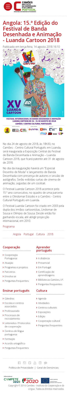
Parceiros (10, 271)
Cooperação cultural (49, 320)
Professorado (12, 311)
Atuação (9, 262)
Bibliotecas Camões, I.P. (51, 279)
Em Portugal (44, 267)
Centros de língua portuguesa (14, 332)
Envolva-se (10, 276)
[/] (25, 6)
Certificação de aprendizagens (46, 273)
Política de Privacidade (21, 367)
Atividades (43, 303)
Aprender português (44, 249)
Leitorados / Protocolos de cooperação (17, 325)
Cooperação (11, 247)
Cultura (40, 234)
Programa (9, 226)
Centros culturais (47, 307)
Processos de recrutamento (12, 317)
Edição (41, 316)
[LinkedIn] (41, 362)
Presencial (44, 262)
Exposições (44, 312)
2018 (50, 234)
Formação (10, 339)
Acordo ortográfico (15, 343)
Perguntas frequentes (17, 280)
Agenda (42, 298)
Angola (17, 234)
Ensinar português (16, 290)
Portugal (29, 234)
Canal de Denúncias (47, 367)
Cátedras (9, 298)
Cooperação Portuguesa (11, 256)
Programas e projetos (16, 267)
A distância (44, 258)
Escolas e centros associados (14, 304)
